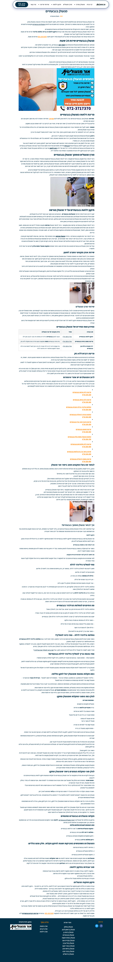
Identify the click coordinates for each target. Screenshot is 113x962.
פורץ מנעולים (67, 5)
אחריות (51, 119)
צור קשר (33, 5)
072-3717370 (42, 37)
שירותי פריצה (44, 5)
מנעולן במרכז (80, 5)
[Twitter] (96, 925)
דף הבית (89, 5)
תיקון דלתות (57, 5)
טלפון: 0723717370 (25, 922)
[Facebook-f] (101, 925)
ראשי (61, 16)
